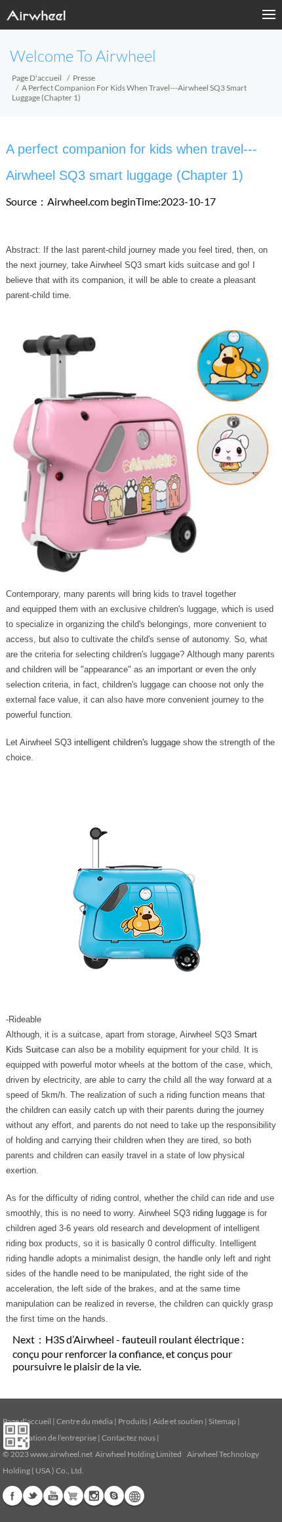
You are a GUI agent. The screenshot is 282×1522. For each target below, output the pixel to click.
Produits (133, 1421)
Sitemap (222, 1421)
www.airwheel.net (61, 1454)
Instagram (94, 1496)
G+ (73, 1496)
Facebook (12, 1496)
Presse (84, 78)
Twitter (33, 1496)
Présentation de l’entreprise (49, 1438)
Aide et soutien (179, 1421)
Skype (114, 1496)
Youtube (53, 1496)
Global (134, 1496)
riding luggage (219, 1213)
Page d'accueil (37, 78)
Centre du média (84, 1421)
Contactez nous (128, 1438)
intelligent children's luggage (127, 742)
